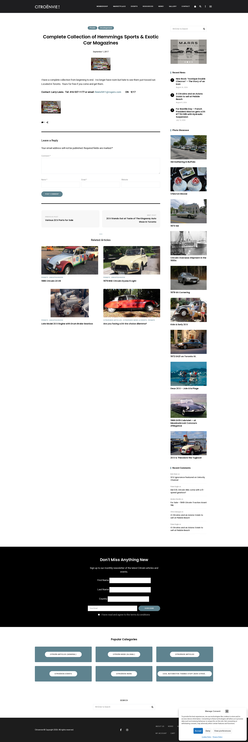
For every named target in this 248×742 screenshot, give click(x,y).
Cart (173, 733)
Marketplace (119, 6)
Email (84, 179)
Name (44, 179)
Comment (46, 156)
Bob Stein (174, 474)
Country (103, 599)
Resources (148, 6)
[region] (189, 52)
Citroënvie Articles (112, 320)
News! (161, 6)
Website (124, 179)
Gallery (172, 6)
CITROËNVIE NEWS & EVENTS (135, 320)
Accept (198, 730)
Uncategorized (106, 27)
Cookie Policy (206, 737)
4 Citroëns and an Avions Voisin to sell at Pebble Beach (187, 516)
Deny (208, 730)
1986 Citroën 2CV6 (51, 281)
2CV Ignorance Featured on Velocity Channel (188, 478)
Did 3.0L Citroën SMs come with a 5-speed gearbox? (187, 491)
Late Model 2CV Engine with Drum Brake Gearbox (67, 323)
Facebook (121, 730)
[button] (227, 711)
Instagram (127, 730)
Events (134, 6)
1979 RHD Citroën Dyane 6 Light (119, 281)
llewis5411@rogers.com (108, 92)
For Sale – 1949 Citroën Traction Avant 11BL (189, 504)
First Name (103, 580)
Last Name (103, 589)
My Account (161, 733)
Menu (210, 6)
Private (92, 27)
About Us (160, 726)
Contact (186, 6)
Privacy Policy (217, 737)
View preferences (222, 730)
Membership (102, 6)
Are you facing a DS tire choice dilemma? (125, 323)
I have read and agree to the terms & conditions (125, 615)
